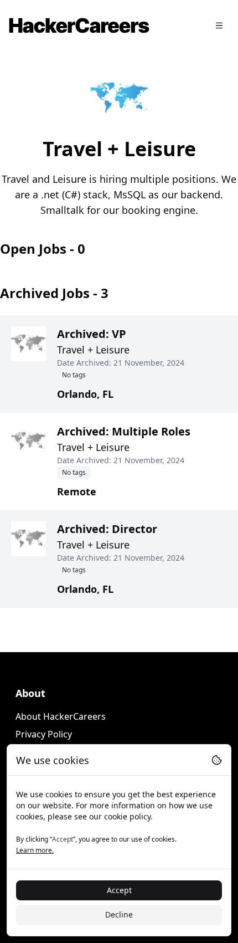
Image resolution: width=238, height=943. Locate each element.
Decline (119, 914)
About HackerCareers (60, 716)
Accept (119, 890)
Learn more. (35, 850)
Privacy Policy (43, 734)
